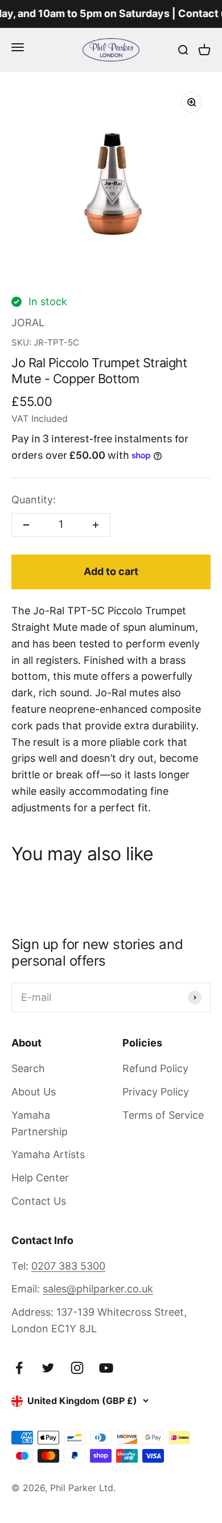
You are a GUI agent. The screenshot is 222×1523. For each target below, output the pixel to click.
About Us (33, 1092)
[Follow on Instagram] (77, 1368)
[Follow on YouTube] (106, 1368)
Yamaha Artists (48, 1154)
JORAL (27, 323)
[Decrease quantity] (26, 525)
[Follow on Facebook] (19, 1368)
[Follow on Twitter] (48, 1368)
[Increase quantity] (95, 525)
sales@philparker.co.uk (98, 1289)
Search (28, 1068)
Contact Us (38, 1201)
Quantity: (33, 500)
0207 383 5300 (68, 1266)
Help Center (40, 1178)
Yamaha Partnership (39, 1123)
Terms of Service (163, 1115)
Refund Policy (155, 1068)
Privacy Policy (155, 1092)
